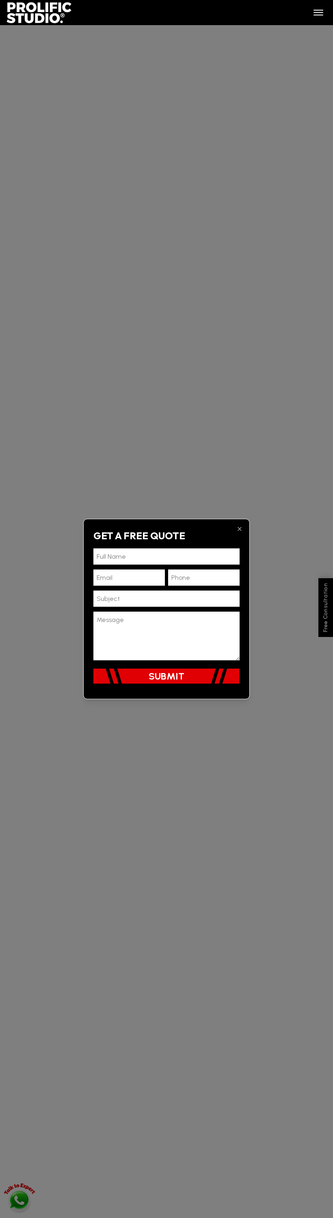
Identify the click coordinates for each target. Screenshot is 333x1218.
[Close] (239, 529)
